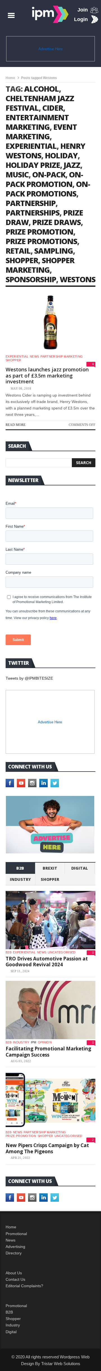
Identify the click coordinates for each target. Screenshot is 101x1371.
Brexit (50, 868)
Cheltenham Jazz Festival (40, 103)
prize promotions (41, 241)
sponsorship (31, 279)
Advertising (15, 1246)
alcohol (41, 89)
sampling (53, 251)
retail (18, 251)
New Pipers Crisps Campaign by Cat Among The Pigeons (47, 1148)
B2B (9, 1312)
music (17, 174)
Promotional (16, 1233)
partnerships (32, 212)
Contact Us (15, 1279)
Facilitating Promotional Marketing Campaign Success (48, 1051)
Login (81, 19)
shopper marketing (40, 265)
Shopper (13, 1318)
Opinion (45, 1042)
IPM (33, 1042)
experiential (31, 146)
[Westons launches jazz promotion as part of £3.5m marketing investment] (50, 323)
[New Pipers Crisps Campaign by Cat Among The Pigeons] (50, 1100)
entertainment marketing (37, 122)
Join (82, 10)
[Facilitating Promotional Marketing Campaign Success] (50, 1010)
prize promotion (39, 231)
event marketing (41, 132)
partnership (31, 203)
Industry (13, 1325)
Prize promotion (21, 1136)
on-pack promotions (48, 189)
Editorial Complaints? (24, 1286)
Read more (16, 425)
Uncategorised (61, 952)
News (34, 356)
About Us (14, 1273)
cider (52, 108)
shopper (22, 260)
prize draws (56, 222)
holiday (61, 155)
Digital (79, 868)
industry (20, 879)
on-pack (48, 174)
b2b (20, 868)
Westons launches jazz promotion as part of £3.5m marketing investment (47, 375)
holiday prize (33, 165)
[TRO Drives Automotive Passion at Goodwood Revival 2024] (50, 920)
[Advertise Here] (50, 825)
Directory (14, 1253)
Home (10, 78)
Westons (77, 279)
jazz (72, 165)
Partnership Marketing (61, 356)
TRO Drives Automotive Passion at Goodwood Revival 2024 (47, 961)
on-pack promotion (44, 179)
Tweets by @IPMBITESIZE (29, 678)
